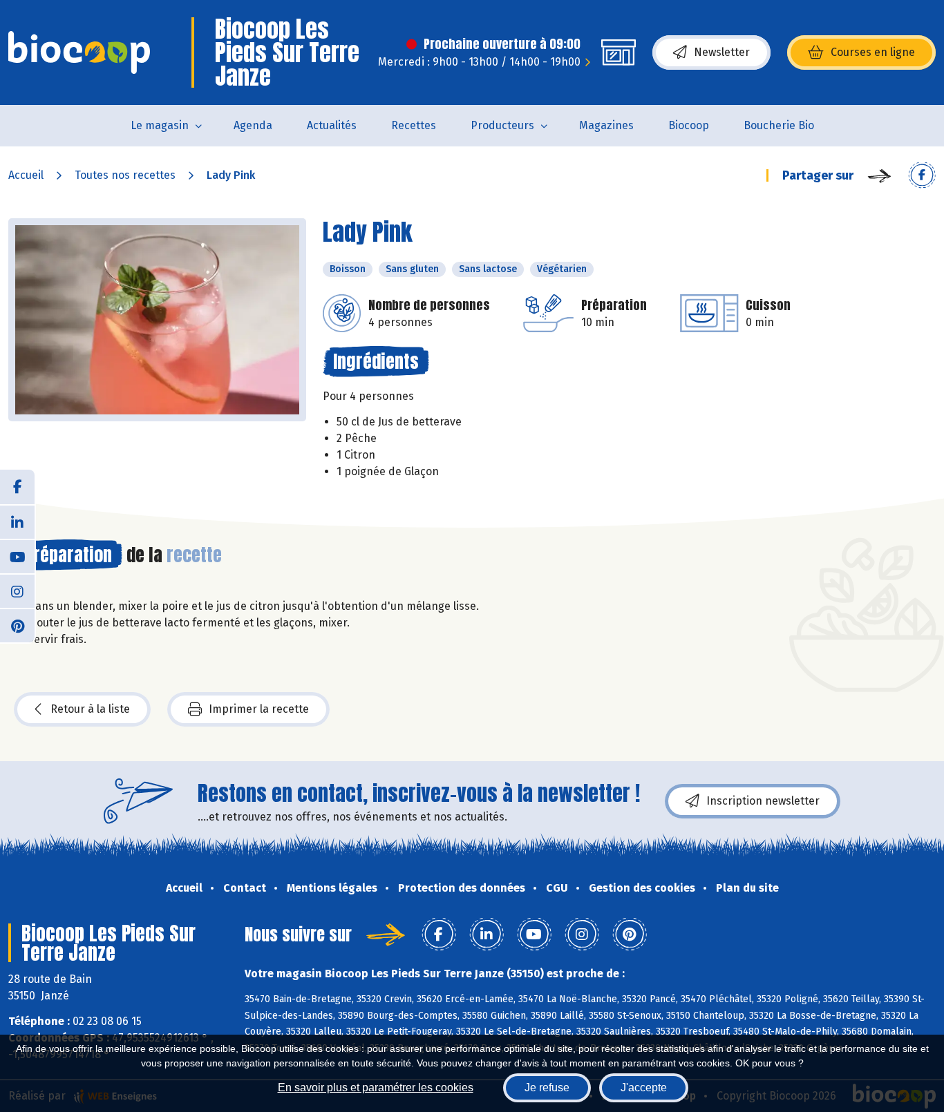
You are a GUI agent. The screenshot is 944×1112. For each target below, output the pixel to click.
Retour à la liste (90, 709)
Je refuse (547, 1087)
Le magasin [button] (160, 125)
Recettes (413, 125)
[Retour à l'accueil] (79, 52)
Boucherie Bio (779, 125)
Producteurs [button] (502, 125)
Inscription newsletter (763, 800)
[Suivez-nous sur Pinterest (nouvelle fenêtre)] (17, 625)
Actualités (332, 125)
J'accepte (644, 1087)
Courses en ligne (873, 52)
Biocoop (688, 125)
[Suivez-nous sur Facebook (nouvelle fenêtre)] (17, 487)
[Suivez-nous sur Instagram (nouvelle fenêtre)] (17, 590)
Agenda (253, 125)
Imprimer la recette (259, 709)
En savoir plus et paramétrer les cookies (375, 1087)
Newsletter (722, 52)
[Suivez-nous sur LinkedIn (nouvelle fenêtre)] (17, 521)
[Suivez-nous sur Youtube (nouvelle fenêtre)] (17, 556)
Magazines (606, 125)
